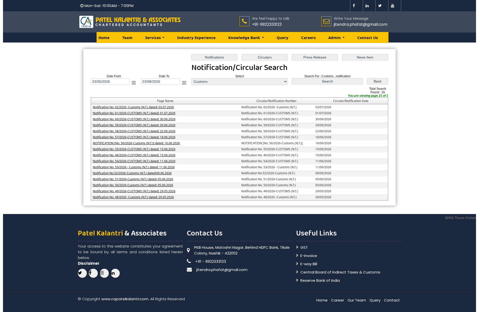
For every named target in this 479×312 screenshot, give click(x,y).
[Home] (130, 21)
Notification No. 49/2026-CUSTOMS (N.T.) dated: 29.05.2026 (134, 191)
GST (304, 247)
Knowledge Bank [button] (244, 37)
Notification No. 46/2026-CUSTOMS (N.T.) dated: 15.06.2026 (134, 155)
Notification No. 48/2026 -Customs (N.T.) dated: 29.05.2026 (133, 197)
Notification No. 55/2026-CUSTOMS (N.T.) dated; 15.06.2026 (134, 149)
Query (282, 37)
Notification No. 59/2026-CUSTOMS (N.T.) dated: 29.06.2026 (134, 125)
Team (127, 37)
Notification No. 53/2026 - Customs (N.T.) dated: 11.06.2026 (134, 167)
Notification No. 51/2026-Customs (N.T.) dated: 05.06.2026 (133, 179)
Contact (392, 300)
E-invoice (308, 255)
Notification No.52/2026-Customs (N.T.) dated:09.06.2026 (132, 173)
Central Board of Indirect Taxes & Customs (340, 272)
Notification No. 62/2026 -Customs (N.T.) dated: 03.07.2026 (133, 107)
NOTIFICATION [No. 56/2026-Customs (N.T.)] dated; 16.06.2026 (136, 143)
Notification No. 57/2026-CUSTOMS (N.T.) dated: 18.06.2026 (134, 137)
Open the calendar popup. (133, 83)
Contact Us (367, 37)
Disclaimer (89, 263)
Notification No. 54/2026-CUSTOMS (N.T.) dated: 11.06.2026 (134, 161)
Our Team (357, 300)
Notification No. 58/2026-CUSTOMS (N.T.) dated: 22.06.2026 (134, 131)
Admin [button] (335, 37)
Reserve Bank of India (320, 280)
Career (337, 300)
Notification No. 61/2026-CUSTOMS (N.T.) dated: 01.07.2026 (134, 113)
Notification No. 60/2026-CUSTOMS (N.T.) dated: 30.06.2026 (134, 119)
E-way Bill (308, 263)
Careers (308, 37)
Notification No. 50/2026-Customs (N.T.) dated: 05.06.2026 (133, 185)
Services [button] (153, 37)
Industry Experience (196, 37)
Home (104, 37)
